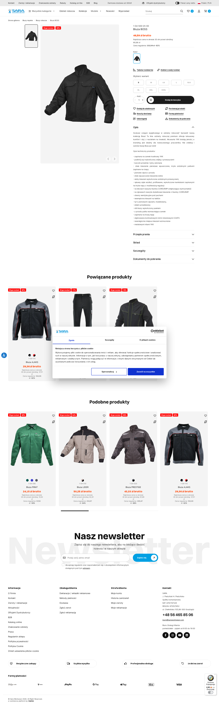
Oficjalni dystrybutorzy (155, 3)
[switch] (210, 692)
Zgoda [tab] (71, 340)
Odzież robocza (67, 11)
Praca (11, 631)
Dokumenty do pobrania (147, 259)
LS (164, 82)
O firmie (12, 593)
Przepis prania (141, 234)
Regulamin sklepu (16, 636)
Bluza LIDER (82, 487)
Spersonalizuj (108, 372)
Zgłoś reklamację (68, 612)
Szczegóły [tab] (109, 340)
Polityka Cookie (15, 646)
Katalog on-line (76, 3)
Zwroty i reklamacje (27, 3)
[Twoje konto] (199, 11)
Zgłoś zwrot (65, 607)
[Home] (16, 11)
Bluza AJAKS (32, 362)
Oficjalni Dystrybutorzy (19, 612)
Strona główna (14, 20)
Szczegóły (139, 250)
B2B (88, 3)
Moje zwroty (117, 603)
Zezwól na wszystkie (146, 372)
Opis (135, 127)
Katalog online (15, 622)
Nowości (110, 11)
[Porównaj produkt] (53, 297)
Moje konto (116, 593)
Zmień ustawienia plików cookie (23, 651)
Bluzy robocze (41, 20)
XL (138, 90)
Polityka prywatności (18, 641)
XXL (151, 90)
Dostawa (64, 603)
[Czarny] (136, 58)
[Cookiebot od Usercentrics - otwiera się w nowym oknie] (153, 331)
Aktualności (13, 607)
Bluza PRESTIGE (133, 487)
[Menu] (214, 675)
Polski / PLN (206, 3)
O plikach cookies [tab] (148, 340)
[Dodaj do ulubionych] (53, 290)
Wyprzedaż (123, 11)
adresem (86, 568)
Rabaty (63, 3)
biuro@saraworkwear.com (173, 620)
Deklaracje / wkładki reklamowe (75, 593)
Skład (136, 242)
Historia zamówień (120, 598)
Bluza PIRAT (32, 487)
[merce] (31, 701)
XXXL (163, 90)
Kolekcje (83, 11)
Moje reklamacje (119, 607)
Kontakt (11, 3)
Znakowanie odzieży (47, 3)
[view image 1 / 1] (79, 93)
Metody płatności (68, 598)
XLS (189, 82)
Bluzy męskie (28, 20)
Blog (95, 3)
